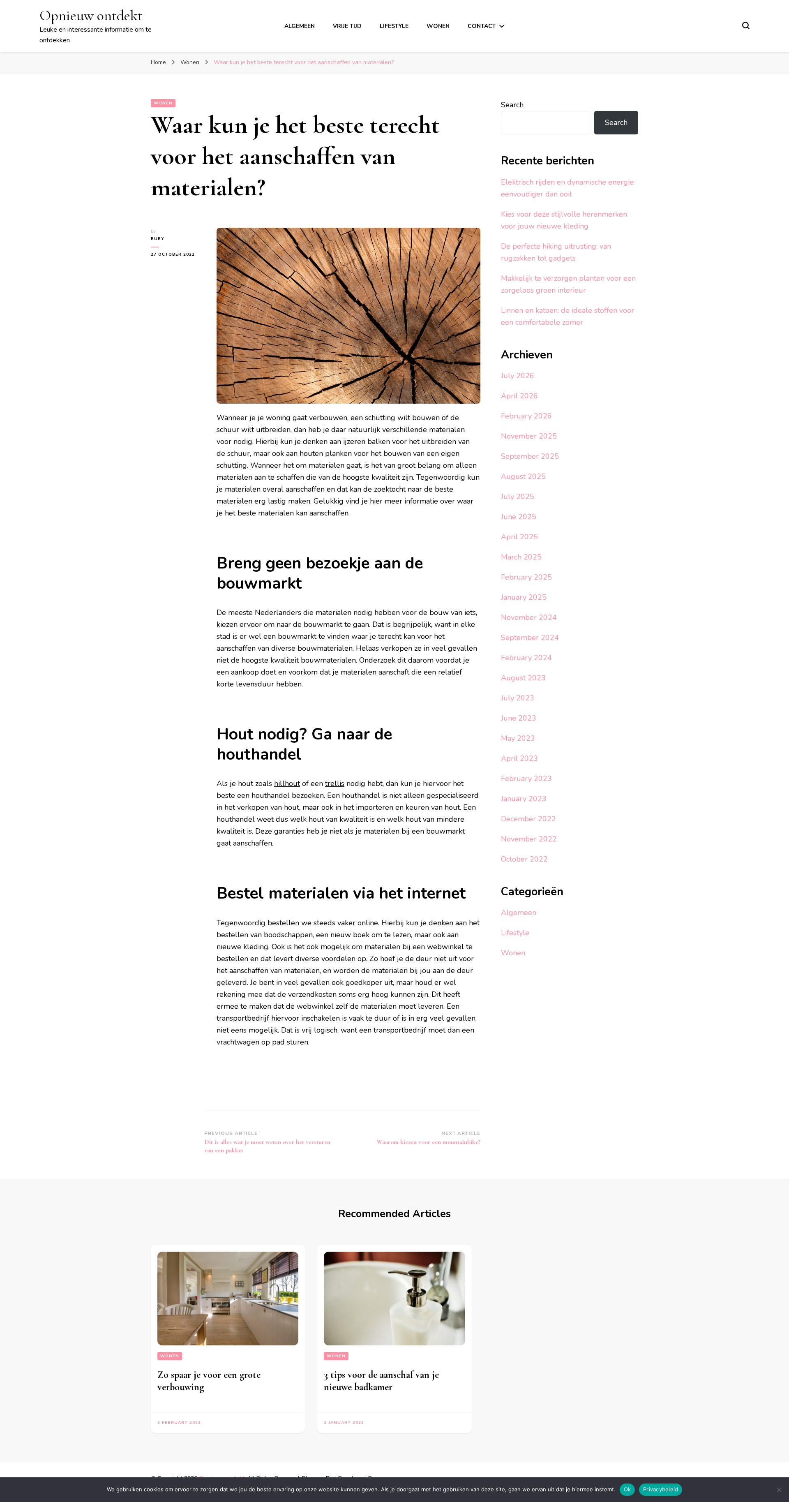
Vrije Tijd (347, 26)
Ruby (157, 239)
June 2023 (518, 718)
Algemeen (299, 26)
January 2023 (524, 799)
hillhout (287, 783)
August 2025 (523, 476)
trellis (334, 783)
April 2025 (519, 537)
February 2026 (526, 416)
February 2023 (526, 778)
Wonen (438, 26)
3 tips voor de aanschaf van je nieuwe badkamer (381, 1381)
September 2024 (530, 637)
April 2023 (519, 758)
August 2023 (523, 678)
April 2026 (519, 396)
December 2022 (528, 819)
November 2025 (529, 436)
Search (512, 105)
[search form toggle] (746, 25)
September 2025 (530, 456)
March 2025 (521, 557)
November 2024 (529, 617)
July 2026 (517, 376)
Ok (627, 1489)
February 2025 (526, 577)
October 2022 (524, 859)
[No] (779, 1490)
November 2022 (529, 839)
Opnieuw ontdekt (91, 15)
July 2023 (517, 698)
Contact (482, 26)
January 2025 (524, 597)
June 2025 (518, 517)
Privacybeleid (660, 1489)
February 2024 (526, 658)
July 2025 (517, 496)
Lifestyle (394, 26)
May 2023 (518, 738)
